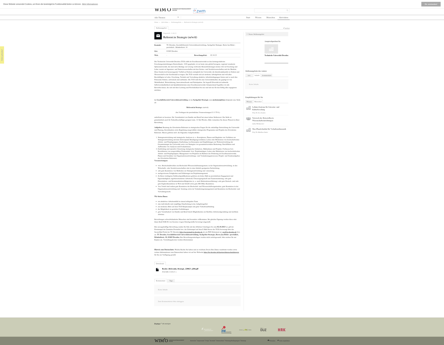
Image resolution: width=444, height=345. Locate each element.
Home (156, 22)
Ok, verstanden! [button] (431, 4)
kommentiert (266, 75)
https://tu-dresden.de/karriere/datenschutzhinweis (221, 252)
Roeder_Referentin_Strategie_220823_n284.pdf (180, 268)
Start (248, 17)
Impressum (200, 340)
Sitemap (243, 340)
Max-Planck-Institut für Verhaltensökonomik (269, 129)
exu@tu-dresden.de (229, 232)
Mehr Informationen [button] (90, 4)
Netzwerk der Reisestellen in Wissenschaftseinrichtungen (263, 119)
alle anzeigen (166, 323)
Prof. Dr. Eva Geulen (258, 113)
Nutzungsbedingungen (232, 340)
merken (287, 28)
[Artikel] (157, 270)
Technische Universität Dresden (276, 55)
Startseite (193, 340)
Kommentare (160, 280)
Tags (171, 280)
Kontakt (212, 340)
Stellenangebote (176, 22)
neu (249, 75)
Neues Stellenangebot (256, 34)
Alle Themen (159, 17)
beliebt (257, 75)
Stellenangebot (161, 28)
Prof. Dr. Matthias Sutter (260, 132)
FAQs (207, 340)
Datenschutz (220, 340)
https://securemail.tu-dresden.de (191, 232)
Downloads (160, 263)
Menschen (270, 17)
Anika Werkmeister (258, 124)
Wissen (258, 17)
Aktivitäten (283, 17)
